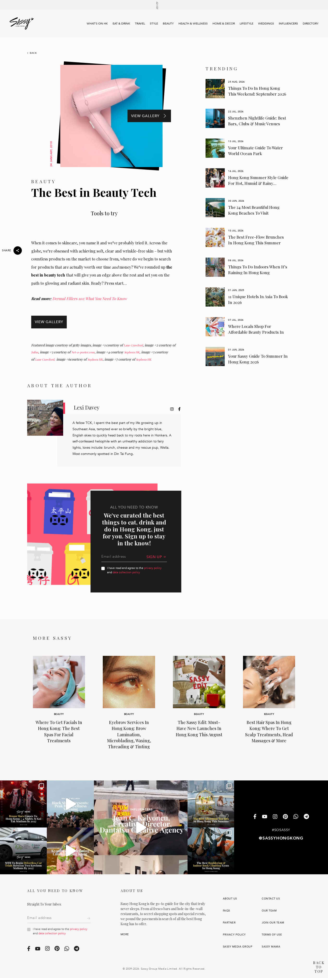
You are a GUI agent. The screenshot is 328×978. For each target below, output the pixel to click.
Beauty (168, 23)
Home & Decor (224, 23)
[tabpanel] (247, 88)
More (125, 934)
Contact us (271, 898)
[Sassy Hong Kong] (22, 23)
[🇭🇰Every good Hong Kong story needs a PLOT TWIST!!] (141, 827)
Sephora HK (132, 352)
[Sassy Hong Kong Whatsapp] (295, 817)
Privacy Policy (234, 934)
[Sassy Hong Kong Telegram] (306, 817)
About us (230, 898)
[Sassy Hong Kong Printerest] (285, 817)
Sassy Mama (271, 946)
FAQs (226, 910)
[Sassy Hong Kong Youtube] (264, 817)
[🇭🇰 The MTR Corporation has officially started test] (23, 850)
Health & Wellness (193, 23)
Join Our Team (273, 922)
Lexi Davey (86, 407)
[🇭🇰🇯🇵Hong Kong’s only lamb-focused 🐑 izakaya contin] (70, 850)
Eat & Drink (121, 23)
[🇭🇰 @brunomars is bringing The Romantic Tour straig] (23, 803)
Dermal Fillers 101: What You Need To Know (89, 298)
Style (154, 23)
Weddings (266, 23)
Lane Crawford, (45, 359)
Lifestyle (246, 23)
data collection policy (126, 572)
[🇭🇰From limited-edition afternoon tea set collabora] (211, 803)
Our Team (269, 910)
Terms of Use (272, 934)
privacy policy (153, 568)
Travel (140, 23)
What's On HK (97, 23)
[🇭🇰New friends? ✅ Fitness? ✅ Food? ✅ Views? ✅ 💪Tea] (70, 803)
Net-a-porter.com (83, 352)
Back (33, 53)
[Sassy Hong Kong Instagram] (275, 817)
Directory (310, 23)
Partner (229, 922)
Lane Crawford (133, 345)
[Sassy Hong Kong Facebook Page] (254, 817)
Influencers (288, 23)
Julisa (34, 352)
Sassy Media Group (237, 946)
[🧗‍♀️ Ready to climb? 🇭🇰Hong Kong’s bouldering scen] (211, 850)
